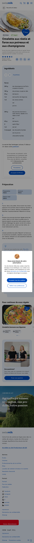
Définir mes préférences (17, 285)
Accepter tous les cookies (17, 280)
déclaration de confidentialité (18, 271)
